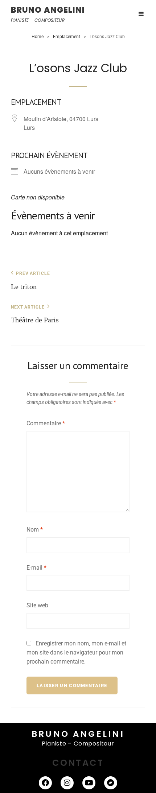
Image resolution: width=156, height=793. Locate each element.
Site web (37, 605)
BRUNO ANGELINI (48, 10)
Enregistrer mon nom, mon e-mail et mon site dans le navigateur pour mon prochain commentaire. (76, 652)
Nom (34, 529)
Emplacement (66, 36)
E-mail (36, 567)
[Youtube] (88, 782)
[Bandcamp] (110, 782)
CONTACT (78, 763)
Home (38, 36)
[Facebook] (45, 782)
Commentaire (45, 423)
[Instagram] (67, 782)
